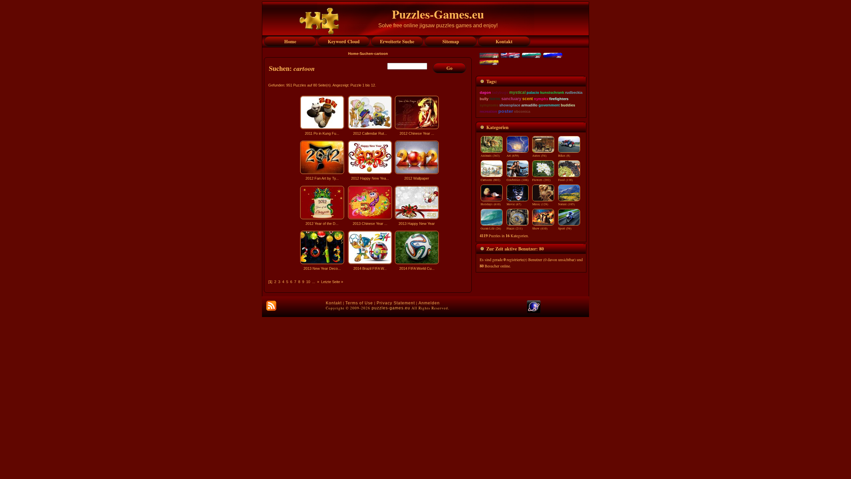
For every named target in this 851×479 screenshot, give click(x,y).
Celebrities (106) (518, 180)
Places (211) (515, 229)
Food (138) (565, 180)
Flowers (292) (541, 180)
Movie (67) (514, 204)
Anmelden (429, 303)
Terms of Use (359, 303)
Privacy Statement (396, 303)
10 (308, 282)
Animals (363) (490, 156)
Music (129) (540, 204)
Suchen (366, 54)
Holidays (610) (491, 204)
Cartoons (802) (490, 180)
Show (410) (539, 229)
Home (353, 54)
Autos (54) (539, 156)
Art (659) (513, 156)
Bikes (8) (564, 156)
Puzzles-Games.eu (438, 14)
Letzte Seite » (332, 282)
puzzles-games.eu (391, 308)
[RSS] (271, 305)
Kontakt (334, 303)
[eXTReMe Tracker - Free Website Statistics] (534, 311)
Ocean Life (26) (491, 229)
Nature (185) (566, 204)
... (313, 282)
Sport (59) (564, 229)
